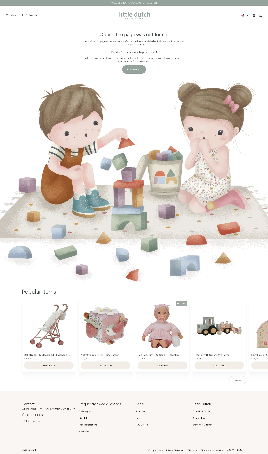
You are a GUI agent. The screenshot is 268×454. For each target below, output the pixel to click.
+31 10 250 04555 (35, 415)
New (138, 418)
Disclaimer (193, 450)
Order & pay (85, 411)
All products (142, 411)
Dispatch (83, 418)
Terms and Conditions (212, 450)
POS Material (142, 424)
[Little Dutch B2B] (134, 15)
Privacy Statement (175, 450)
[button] (11, 15)
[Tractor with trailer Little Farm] (219, 326)
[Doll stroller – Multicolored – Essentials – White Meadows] (49, 326)
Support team (199, 418)
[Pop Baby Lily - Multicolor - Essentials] (162, 326)
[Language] (245, 15)
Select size (49, 365)
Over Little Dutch (201, 411)
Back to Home (134, 69)
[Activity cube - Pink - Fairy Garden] (105, 326)
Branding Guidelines (202, 424)
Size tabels (84, 431)
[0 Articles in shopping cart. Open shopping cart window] (260, 15)
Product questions (88, 424)
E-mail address (33, 421)
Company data (155, 450)
